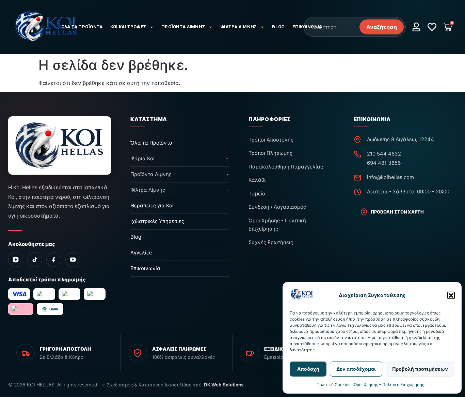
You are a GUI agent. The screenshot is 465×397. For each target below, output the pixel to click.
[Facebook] (53, 259)
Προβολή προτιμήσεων (420, 369)
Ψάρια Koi (142, 158)
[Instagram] (15, 259)
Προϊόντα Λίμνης (183, 26)
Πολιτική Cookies (333, 384)
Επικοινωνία (307, 26)
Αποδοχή (308, 369)
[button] (451, 295)
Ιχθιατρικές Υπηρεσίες (157, 221)
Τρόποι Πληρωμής (270, 153)
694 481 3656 (384, 163)
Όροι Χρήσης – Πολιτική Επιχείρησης (389, 384)
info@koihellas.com (390, 177)
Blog (278, 26)
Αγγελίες (141, 252)
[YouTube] (72, 259)
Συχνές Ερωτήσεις (270, 242)
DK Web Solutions (224, 384)
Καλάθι (257, 180)
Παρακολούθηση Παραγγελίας (285, 166)
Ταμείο (256, 193)
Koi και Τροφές (128, 26)
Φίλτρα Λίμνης (238, 26)
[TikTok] (34, 259)
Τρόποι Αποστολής (270, 139)
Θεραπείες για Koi (152, 205)
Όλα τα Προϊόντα (82, 26)
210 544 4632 (384, 153)
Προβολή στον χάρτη (397, 212)
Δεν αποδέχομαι (356, 369)
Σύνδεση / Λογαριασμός (277, 207)
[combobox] (331, 27)
